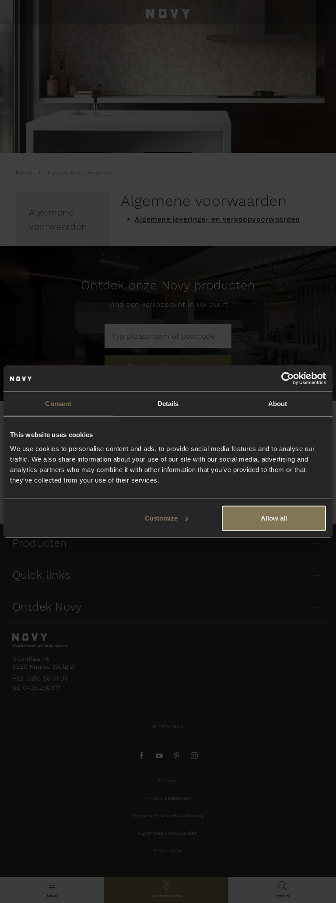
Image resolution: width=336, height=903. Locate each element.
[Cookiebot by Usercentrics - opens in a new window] (287, 378)
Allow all (274, 517)
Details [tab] (168, 403)
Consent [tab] (58, 403)
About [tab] (277, 403)
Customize (161, 517)
